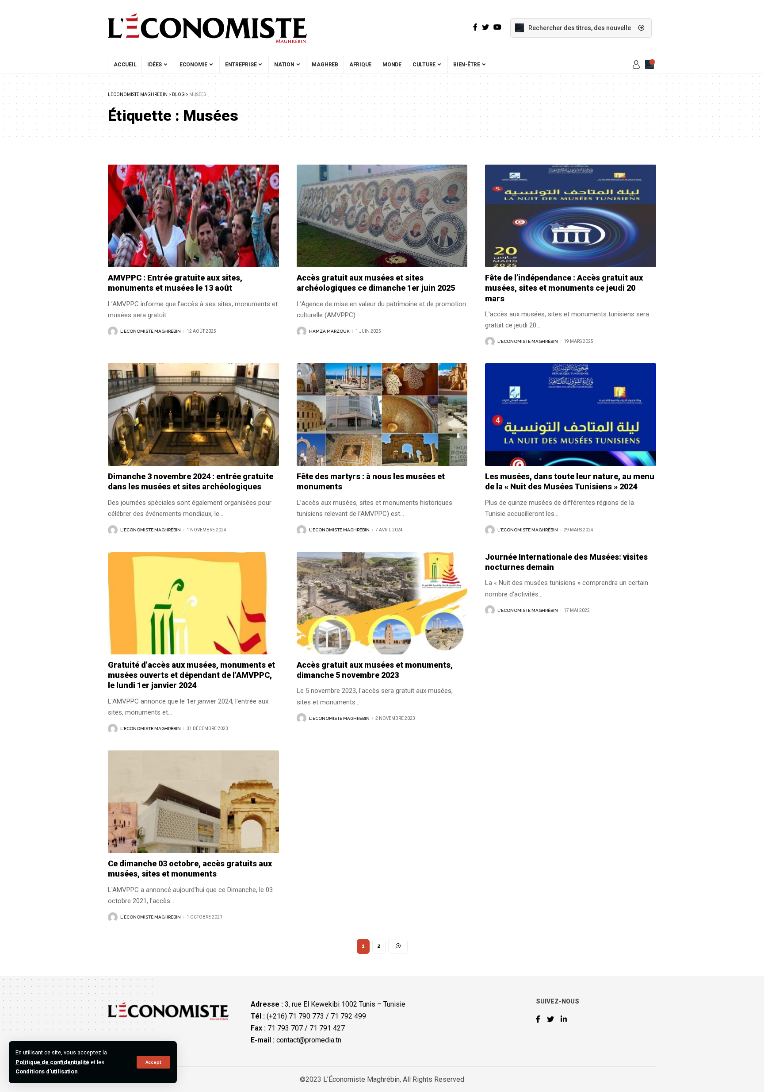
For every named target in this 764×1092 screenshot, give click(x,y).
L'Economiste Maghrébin (150, 331)
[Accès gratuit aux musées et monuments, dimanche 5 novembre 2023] (382, 603)
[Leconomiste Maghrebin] (207, 28)
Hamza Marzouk (329, 331)
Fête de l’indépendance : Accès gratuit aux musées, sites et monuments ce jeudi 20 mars (564, 288)
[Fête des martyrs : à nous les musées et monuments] (382, 414)
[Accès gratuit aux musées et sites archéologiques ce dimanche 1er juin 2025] (382, 216)
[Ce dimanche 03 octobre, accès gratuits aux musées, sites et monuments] (193, 801)
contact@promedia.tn (308, 1040)
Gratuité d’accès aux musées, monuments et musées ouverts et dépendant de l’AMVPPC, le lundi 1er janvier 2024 (191, 675)
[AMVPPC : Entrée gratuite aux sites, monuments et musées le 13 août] (193, 216)
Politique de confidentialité (52, 1062)
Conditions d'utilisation (46, 1071)
